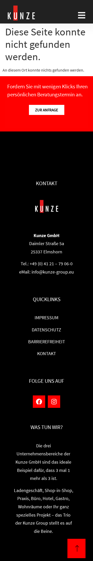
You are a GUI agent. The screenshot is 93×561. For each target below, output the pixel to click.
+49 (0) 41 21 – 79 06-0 (51, 264)
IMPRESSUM (46, 318)
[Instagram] (54, 401)
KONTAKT (46, 353)
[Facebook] (39, 401)
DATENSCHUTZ (46, 330)
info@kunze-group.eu (53, 272)
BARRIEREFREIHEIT (46, 342)
